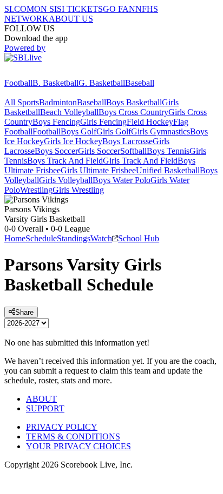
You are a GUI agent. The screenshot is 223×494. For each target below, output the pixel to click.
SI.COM (19, 8)
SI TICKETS (80, 8)
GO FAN (119, 8)
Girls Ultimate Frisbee (98, 170)
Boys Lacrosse (127, 141)
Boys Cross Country (133, 112)
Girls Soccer (99, 150)
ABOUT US (71, 18)
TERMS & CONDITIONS (73, 436)
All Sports (21, 102)
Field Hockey (150, 121)
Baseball (139, 82)
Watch (101, 238)
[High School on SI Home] (46, 73)
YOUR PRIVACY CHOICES (78, 446)
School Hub (138, 238)
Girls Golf (113, 131)
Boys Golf (78, 131)
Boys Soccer (56, 150)
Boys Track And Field (65, 160)
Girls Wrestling (78, 189)
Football (18, 82)
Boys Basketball (134, 102)
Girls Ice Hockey (73, 141)
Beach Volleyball (69, 112)
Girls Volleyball (66, 180)
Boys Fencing (56, 121)
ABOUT (41, 398)
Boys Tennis (168, 150)
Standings (73, 238)
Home (14, 238)
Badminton (58, 102)
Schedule (41, 238)
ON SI (45, 8)
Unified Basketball (168, 170)
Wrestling (36, 189)
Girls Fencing (103, 121)
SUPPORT (45, 408)
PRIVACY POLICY (61, 426)
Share (24, 312)
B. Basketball (55, 82)
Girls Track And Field (140, 160)
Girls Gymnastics (160, 131)
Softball (133, 150)
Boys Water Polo (121, 180)
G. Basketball (101, 82)
